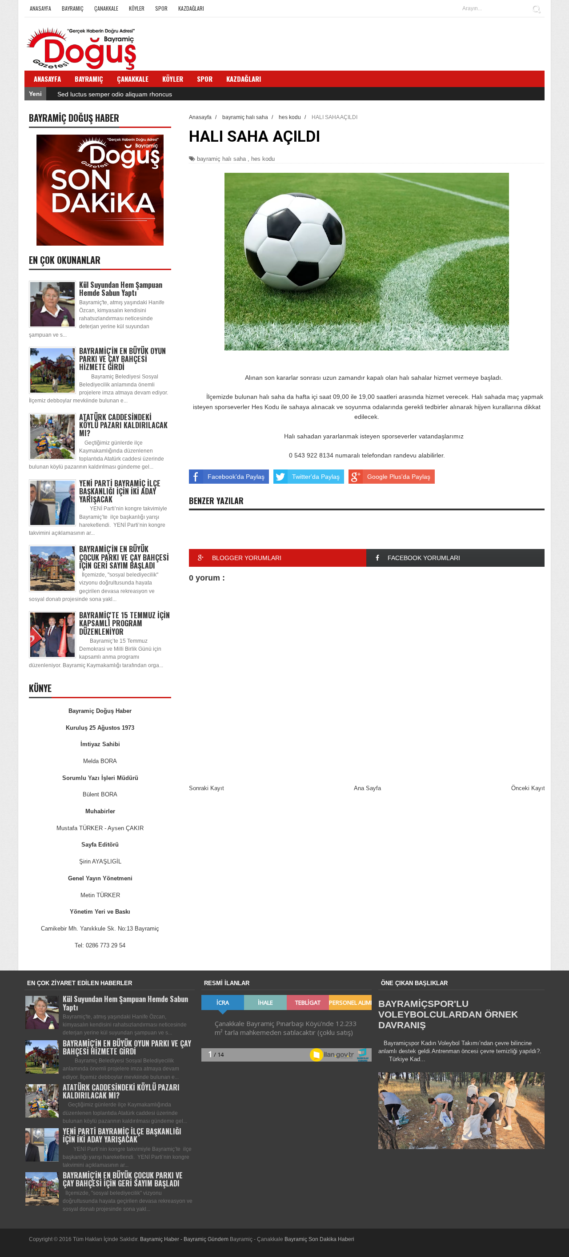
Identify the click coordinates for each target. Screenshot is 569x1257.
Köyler (136, 8)
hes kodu (263, 158)
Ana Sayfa (367, 788)
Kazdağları (191, 8)
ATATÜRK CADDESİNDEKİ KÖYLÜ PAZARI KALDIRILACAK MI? (123, 425)
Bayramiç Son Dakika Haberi (319, 1239)
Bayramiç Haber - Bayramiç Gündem (185, 1239)
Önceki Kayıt (528, 788)
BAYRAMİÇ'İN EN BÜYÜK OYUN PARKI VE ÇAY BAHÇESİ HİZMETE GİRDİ (122, 359)
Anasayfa (40, 8)
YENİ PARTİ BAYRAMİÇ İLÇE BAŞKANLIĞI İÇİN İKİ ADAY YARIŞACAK (119, 491)
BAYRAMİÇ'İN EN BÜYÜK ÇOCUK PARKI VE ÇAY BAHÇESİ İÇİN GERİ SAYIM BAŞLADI (124, 557)
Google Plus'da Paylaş (398, 476)
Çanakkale (106, 8)
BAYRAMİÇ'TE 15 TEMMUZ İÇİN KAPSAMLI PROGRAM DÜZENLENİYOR (124, 623)
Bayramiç (73, 8)
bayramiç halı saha (221, 158)
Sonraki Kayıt (206, 788)
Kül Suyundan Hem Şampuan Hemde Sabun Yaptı (120, 288)
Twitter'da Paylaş (316, 476)
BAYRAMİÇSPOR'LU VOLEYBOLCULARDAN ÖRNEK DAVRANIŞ (448, 1014)
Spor (161, 8)
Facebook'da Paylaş (236, 476)
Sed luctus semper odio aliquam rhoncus (114, 94)
